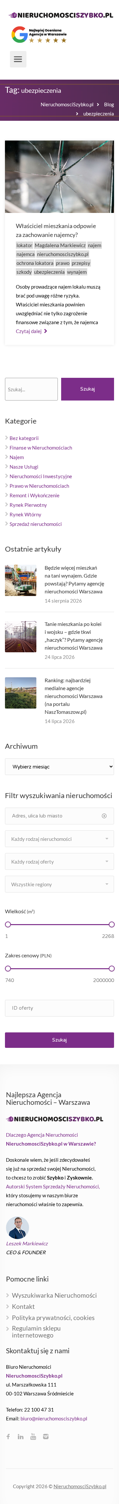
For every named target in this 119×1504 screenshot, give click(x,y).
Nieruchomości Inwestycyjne (41, 476)
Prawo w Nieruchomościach (39, 486)
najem (94, 245)
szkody (24, 272)
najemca (26, 254)
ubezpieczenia (49, 272)
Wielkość (20, 911)
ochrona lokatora (35, 263)
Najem (17, 457)
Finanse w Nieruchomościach (41, 448)
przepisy (81, 263)
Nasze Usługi (24, 467)
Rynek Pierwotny (28, 505)
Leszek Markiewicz (27, 1243)
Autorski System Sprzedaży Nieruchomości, (53, 1186)
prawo (62, 263)
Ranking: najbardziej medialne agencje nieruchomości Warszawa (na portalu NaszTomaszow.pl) (73, 696)
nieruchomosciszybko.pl (63, 254)
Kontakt (23, 1306)
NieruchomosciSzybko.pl (80, 1486)
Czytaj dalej (29, 331)
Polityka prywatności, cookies (53, 1317)
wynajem (77, 272)
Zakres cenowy (28, 955)
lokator (24, 245)
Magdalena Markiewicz (60, 245)
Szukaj (87, 389)
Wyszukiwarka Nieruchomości (54, 1295)
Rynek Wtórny (25, 514)
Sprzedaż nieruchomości (36, 524)
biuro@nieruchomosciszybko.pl (53, 1418)
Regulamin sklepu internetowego (36, 1332)
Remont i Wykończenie (35, 495)
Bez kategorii (24, 438)
